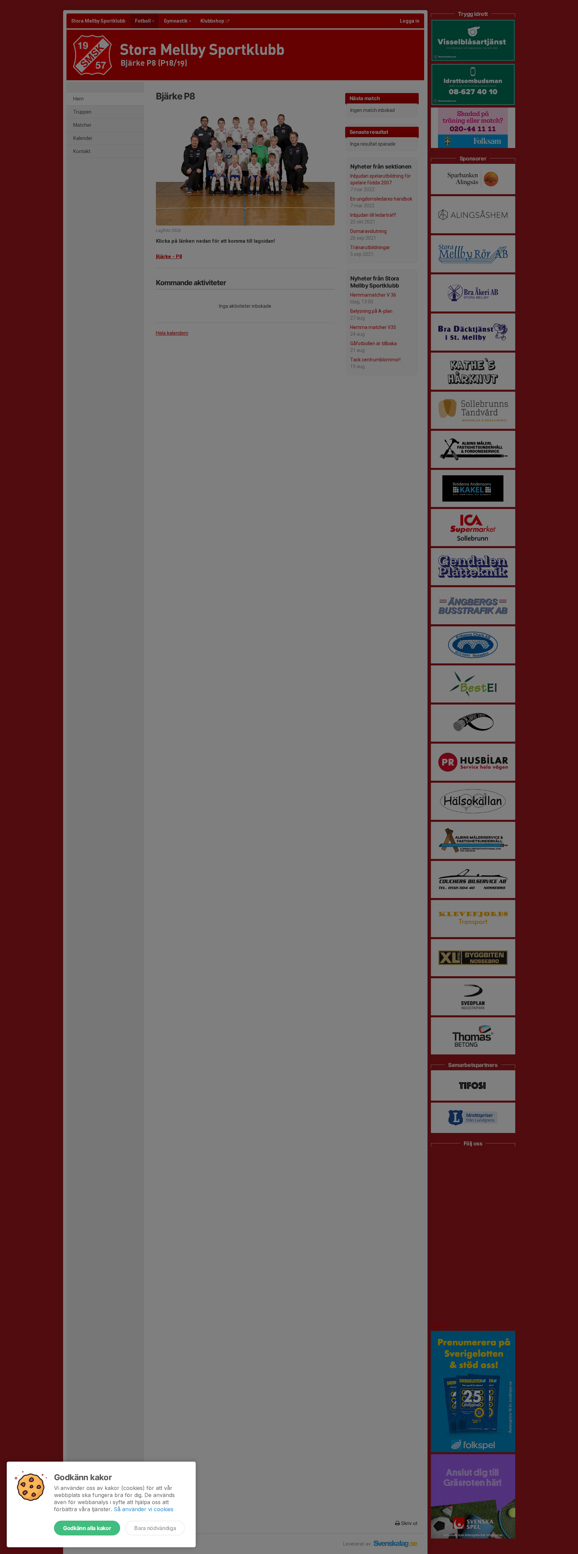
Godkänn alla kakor (87, 1528)
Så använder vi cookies (143, 1509)
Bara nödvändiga (155, 1528)
